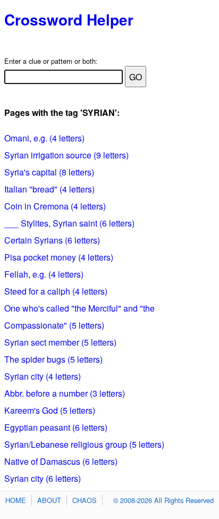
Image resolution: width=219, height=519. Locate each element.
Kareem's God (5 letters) (49, 410)
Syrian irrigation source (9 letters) (66, 155)
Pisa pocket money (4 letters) (58, 257)
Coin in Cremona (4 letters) (55, 206)
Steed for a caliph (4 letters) (55, 291)
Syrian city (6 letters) (42, 478)
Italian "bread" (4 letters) (49, 189)
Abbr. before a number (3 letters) (64, 393)
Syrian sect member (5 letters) (60, 342)
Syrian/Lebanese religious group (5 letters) (84, 444)
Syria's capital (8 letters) (49, 172)
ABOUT (49, 500)
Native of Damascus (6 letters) (60, 461)
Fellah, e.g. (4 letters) (43, 274)
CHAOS (84, 500)
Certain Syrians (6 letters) (52, 240)
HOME (15, 500)
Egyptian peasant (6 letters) (55, 427)
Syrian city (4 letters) (42, 376)
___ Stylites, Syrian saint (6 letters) (69, 223)
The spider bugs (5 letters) (53, 359)
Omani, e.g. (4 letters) (44, 138)
